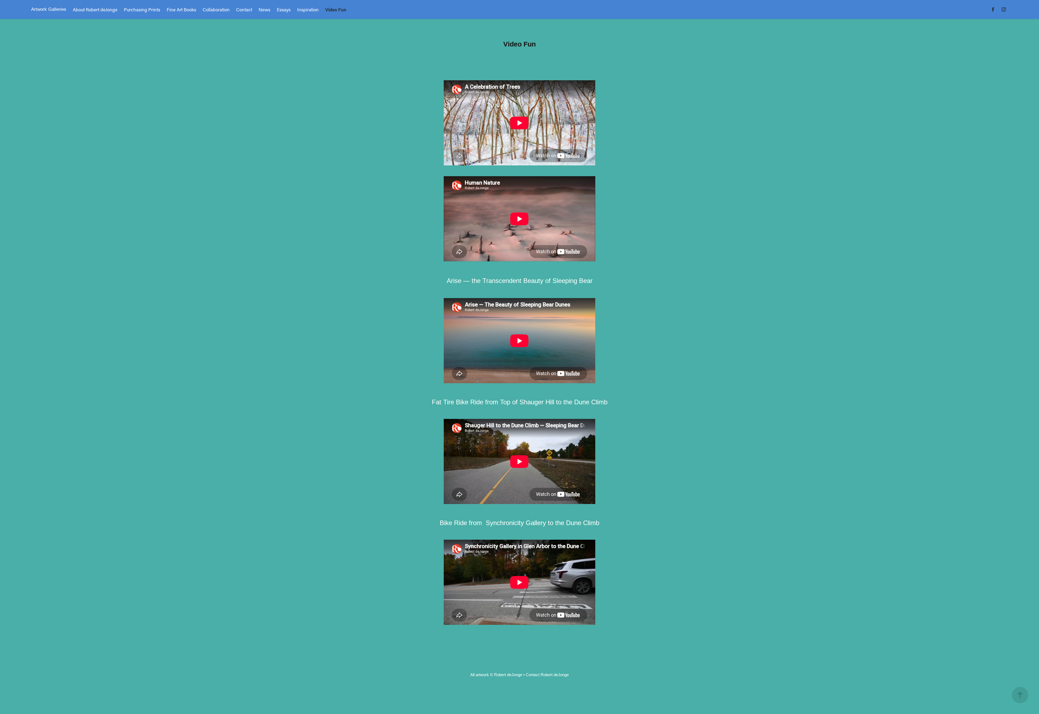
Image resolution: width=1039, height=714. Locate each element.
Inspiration (308, 9)
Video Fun (335, 9)
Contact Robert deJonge (547, 674)
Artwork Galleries (48, 9)
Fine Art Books (181, 9)
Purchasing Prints (142, 9)
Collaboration (216, 9)
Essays (284, 9)
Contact (244, 9)
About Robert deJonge (95, 9)
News (264, 9)
